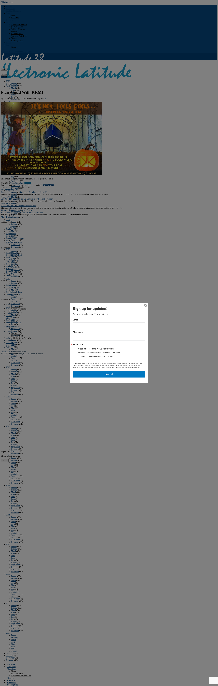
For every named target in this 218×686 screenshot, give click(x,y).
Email (75, 320)
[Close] (145, 305)
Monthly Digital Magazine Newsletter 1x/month (99, 352)
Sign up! (109, 374)
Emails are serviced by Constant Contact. (128, 367)
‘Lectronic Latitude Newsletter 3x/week (95, 356)
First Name (78, 332)
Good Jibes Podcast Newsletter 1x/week (96, 348)
